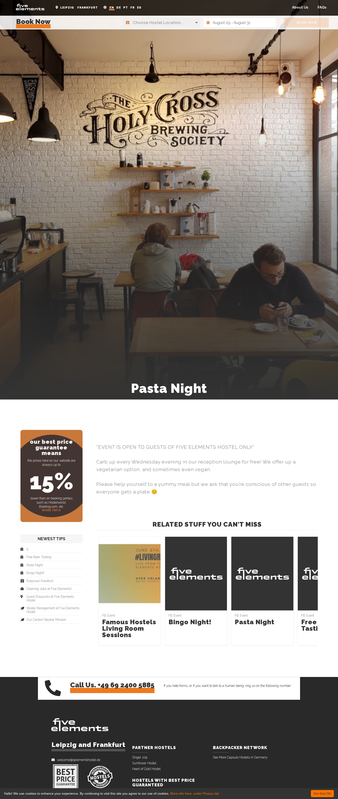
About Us (300, 7)
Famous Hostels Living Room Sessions (129, 628)
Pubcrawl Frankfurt (39, 581)
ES (139, 7)
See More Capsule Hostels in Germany (240, 757)
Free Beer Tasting (38, 557)
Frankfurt (87, 7)
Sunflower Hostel (144, 763)
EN (111, 7)
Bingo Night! (190, 622)
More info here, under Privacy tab (194, 793)
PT (125, 7)
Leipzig (67, 7)
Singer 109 (139, 757)
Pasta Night (254, 622)
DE (118, 7)
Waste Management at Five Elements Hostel (52, 610)
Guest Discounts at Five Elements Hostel (50, 598)
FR (132, 7)
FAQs (322, 7)
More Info (51, 510)
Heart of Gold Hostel (146, 769)
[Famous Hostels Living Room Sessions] (129, 573)
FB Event (108, 615)
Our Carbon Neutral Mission (46, 619)
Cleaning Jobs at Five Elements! (49, 589)
